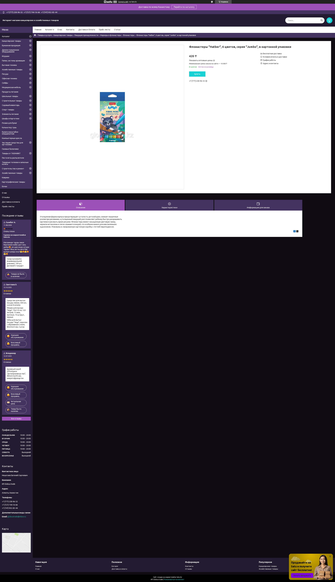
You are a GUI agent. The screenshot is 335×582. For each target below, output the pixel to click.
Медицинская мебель (11, 87)
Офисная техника (9, 78)
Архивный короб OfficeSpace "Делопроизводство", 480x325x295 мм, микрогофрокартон (16, 373)
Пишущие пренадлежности (86, 35)
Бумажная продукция (11, 45)
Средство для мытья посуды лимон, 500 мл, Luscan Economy (17, 302)
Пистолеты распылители (13, 158)
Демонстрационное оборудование (10, 51)
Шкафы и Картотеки (10, 119)
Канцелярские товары (63, 35)
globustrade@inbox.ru (17, 517)
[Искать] (322, 20)
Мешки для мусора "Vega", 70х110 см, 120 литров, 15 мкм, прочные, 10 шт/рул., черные (16, 312)
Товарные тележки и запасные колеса (15, 163)
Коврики (5, 177)
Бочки (4, 186)
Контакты (70, 30)
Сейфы (5, 83)
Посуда (5, 74)
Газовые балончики (10, 149)
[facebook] (294, 232)
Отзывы (6, 197)
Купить (197, 74)
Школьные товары (10, 96)
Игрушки (5, 56)
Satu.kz (179, 577)
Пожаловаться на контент (174, 579)
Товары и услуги (45, 35)
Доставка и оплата (11, 202)
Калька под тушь (9, 127)
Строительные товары (12, 101)
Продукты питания (10, 92)
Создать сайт (123, 2)
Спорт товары (8, 110)
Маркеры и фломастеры (110, 35)
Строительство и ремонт (13, 169)
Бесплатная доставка (272, 54)
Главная (38, 30)
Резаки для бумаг (9, 123)
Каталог (48, 30)
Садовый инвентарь (10, 105)
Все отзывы (16, 419)
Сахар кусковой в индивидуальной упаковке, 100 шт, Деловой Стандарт (15, 262)
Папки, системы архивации (13, 61)
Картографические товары (13, 182)
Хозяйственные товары (12, 70)
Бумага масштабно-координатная (10, 133)
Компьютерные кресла (12, 138)
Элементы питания (10, 114)
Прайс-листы (104, 30)
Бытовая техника (9, 65)
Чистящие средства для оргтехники (12, 144)
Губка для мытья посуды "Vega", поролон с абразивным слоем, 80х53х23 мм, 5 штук (17, 323)
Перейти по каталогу (184, 7)
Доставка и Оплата (86, 30)
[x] (297, 232)
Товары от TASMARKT (11, 153)
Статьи (117, 30)
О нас (59, 30)
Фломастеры (128, 35)
